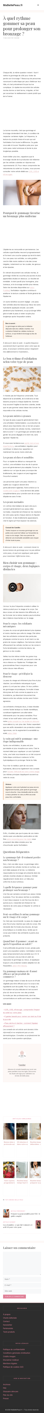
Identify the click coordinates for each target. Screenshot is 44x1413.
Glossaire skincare (10, 1391)
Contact (6, 1321)
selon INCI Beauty (20, 966)
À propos (6, 1314)
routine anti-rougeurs (11, 491)
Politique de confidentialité (14, 1349)
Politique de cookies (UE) (13, 1367)
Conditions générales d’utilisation (16, 1353)
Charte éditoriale (10, 1318)
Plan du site (8, 1395)
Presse (6, 1398)
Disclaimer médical (11, 1360)
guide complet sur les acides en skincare (23, 721)
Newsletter (7, 1325)
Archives (6, 1385)
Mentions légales (10, 1363)
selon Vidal (12, 733)
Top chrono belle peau (14, 1200)
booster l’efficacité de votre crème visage (23, 772)
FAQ (4, 1388)
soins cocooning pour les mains (19, 839)
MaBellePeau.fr (13, 5)
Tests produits (9, 1332)
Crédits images (9, 1356)
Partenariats (8, 1328)
